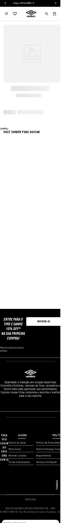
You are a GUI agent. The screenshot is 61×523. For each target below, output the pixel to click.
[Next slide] (55, 3)
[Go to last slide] (5, 3)
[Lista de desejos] (15, 13)
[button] (46, 13)
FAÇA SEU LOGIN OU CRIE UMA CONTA (4, 447)
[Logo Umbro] (31, 13)
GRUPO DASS (30, 500)
